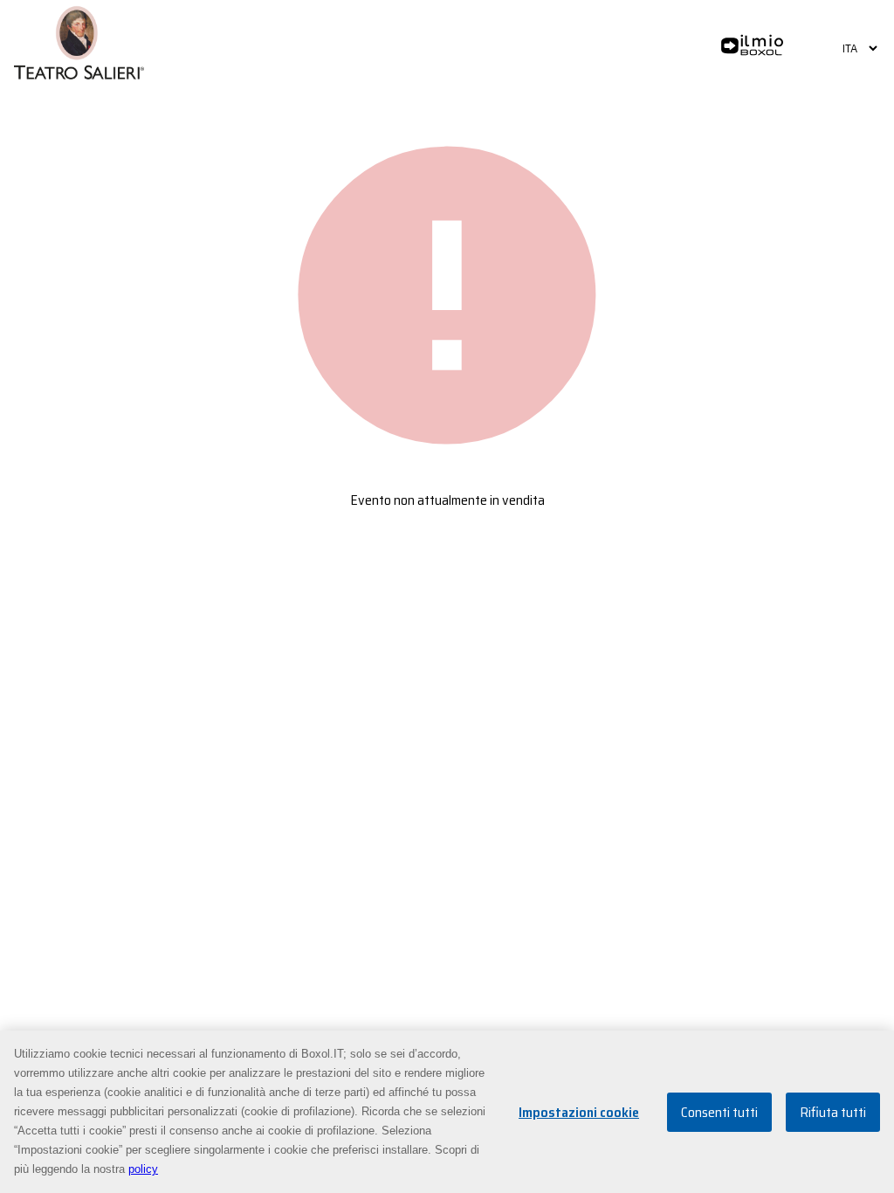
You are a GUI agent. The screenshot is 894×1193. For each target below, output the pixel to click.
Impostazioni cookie (579, 1112)
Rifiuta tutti (833, 1112)
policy (143, 1169)
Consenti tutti (719, 1112)
